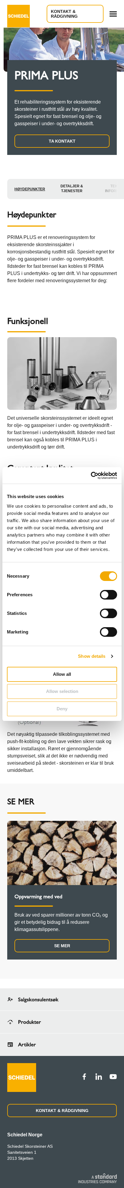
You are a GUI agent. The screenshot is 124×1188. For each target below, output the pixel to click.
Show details (91, 656)
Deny (62, 708)
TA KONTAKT (62, 141)
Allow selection (62, 691)
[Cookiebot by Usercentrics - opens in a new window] (90, 475)
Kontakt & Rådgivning (64, 14)
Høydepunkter (29, 189)
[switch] (108, 595)
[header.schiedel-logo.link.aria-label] (18, 14)
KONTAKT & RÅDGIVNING (62, 1110)
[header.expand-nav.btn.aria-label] (113, 14)
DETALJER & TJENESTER (71, 188)
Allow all (62, 674)
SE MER (62, 945)
